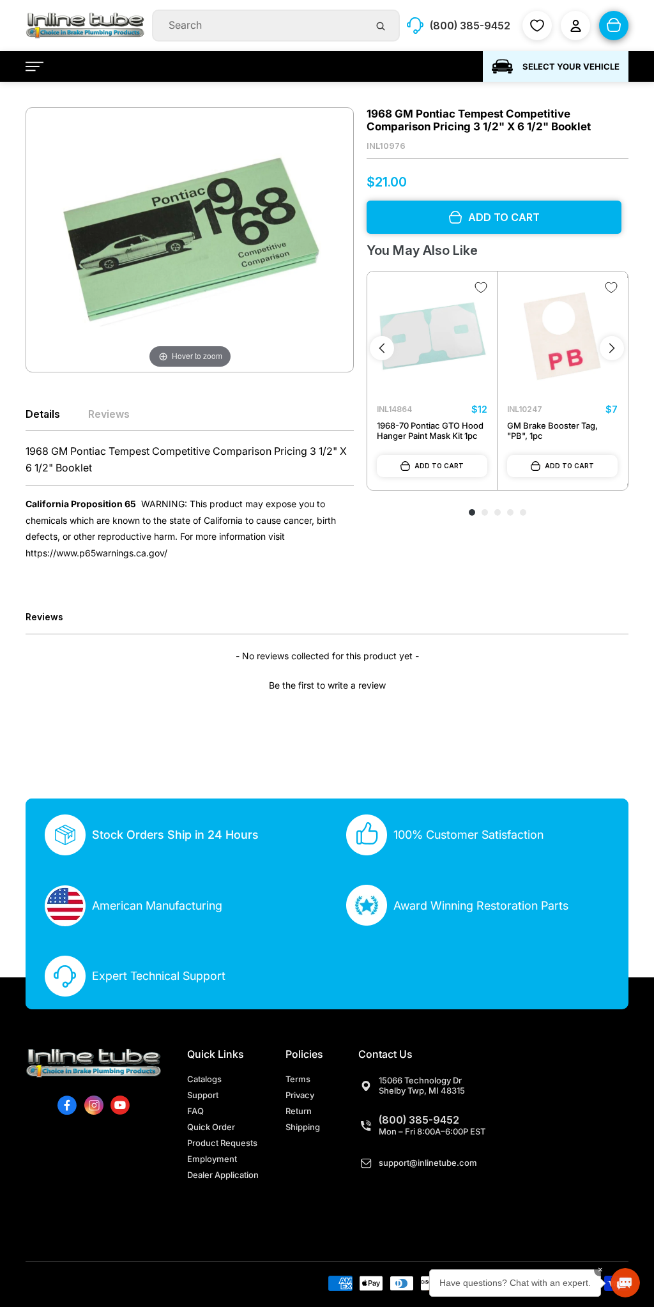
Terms (297, 1079)
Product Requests (222, 1143)
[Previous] (382, 348)
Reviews (109, 414)
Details (43, 414)
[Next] (612, 348)
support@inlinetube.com (428, 1163)
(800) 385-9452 (419, 1119)
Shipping (302, 1127)
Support (202, 1095)
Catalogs (204, 1079)
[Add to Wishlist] (481, 287)
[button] (327, 683)
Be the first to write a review (327, 685)
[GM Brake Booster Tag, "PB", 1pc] (562, 336)
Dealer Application (223, 1175)
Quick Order (211, 1127)
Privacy (299, 1095)
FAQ (195, 1111)
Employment (212, 1159)
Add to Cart (439, 466)
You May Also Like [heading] (422, 250)
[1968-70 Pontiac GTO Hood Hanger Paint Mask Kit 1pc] (432, 336)
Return (298, 1111)
